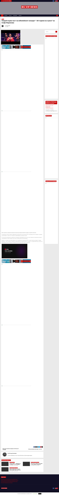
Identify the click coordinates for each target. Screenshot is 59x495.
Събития (38, 462)
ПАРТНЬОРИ (15, 15)
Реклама (10, 15)
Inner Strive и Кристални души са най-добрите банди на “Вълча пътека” (36, 464)
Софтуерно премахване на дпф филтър (9, 480)
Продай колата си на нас (4, 479)
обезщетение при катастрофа (7, 481)
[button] (55, 15)
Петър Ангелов (8, 25)
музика (11, 462)
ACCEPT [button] (40, 493)
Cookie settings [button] (35, 493)
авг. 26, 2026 (33, 465)
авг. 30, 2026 (11, 465)
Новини (13, 462)
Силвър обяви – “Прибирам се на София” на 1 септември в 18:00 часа (15, 464)
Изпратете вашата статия (49, 105)
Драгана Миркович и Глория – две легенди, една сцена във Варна (15, 470)
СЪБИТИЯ (5, 15)
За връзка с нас (48, 106)
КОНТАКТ (20, 15)
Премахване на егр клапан (8, 482)
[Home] (2, 16)
